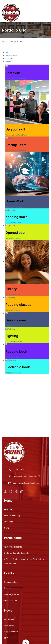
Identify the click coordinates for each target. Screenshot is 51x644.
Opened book (16, 233)
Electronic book (17, 367)
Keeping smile (16, 217)
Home (4, 41)
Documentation (11, 582)
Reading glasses (18, 305)
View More (22, 78)
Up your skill (15, 129)
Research (8, 509)
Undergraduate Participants (16, 553)
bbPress (7, 638)
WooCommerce (11, 631)
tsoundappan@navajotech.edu (25, 483)
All (6, 52)
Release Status (10, 600)
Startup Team (16, 145)
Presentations (11, 55)
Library (11, 289)
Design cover (15, 320)
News (6, 528)
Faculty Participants (13, 547)
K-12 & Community (12, 515)
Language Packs (11, 594)
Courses (9, 58)
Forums (7, 588)
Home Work (14, 201)
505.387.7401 (18, 469)
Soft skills (13, 73)
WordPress (9, 619)
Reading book (16, 351)
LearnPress (9, 625)
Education (8, 522)
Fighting (11, 336)
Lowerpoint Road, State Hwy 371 (26, 476)
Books (8, 61)
